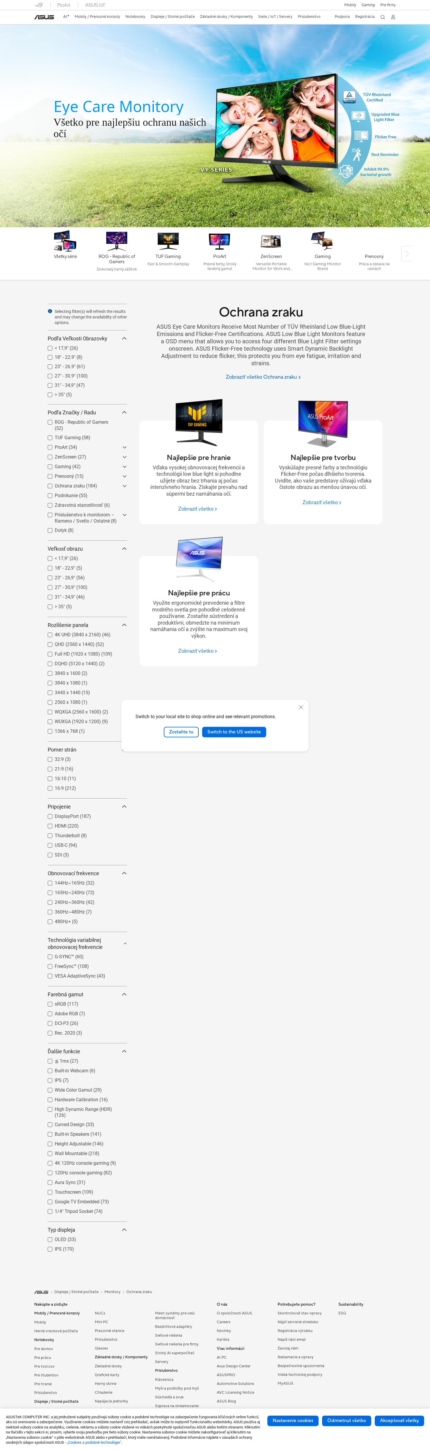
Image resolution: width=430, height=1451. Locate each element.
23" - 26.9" (58, 365)
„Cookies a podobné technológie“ (94, 1442)
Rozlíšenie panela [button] (68, 625)
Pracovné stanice (109, 1330)
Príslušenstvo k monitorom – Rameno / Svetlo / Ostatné (77, 516)
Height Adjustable (66, 1142)
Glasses (101, 1348)
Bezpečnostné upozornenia (301, 1366)
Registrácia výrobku (295, 1330)
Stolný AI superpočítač (175, 1353)
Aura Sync (58, 1181)
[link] (44, 17)
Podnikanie (59, 494)
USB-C (54, 844)
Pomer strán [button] (62, 750)
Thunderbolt (60, 834)
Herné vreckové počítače (56, 1331)
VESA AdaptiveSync (68, 974)
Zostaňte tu (181, 732)
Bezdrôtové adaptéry (173, 1326)
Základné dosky (108, 1366)
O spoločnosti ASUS (234, 1313)
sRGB (53, 1002)
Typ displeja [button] (61, 1230)
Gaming (56, 465)
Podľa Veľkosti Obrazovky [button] (77, 338)
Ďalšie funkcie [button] (64, 1051)
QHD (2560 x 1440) (67, 643)
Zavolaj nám (288, 1348)
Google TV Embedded (70, 1200)
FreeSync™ (59, 965)
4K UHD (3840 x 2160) (71, 633)
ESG (342, 1313)
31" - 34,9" (58, 384)
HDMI (53, 824)
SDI (51, 853)
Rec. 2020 (58, 1031)
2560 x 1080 (60, 701)
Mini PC (101, 1322)
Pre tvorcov (44, 1366)
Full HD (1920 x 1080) (70, 652)
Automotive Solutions (235, 1383)
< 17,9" (54, 346)
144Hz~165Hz (63, 881)
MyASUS (285, 1383)
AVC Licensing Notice (235, 1392)
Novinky (224, 1330)
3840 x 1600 (60, 672)
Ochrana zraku (63, 484)
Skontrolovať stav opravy (300, 1313)
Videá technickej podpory (300, 1374)
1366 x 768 (59, 730)
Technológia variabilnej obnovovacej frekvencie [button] (75, 943)
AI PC (222, 1357)
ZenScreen (59, 455)
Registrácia (365, 16)
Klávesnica (164, 1379)
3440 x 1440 (60, 691)
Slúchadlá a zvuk (169, 1397)
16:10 (53, 777)
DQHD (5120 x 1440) (69, 662)
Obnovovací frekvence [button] (73, 873)
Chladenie (103, 1392)
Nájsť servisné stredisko (298, 1322)
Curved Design (63, 1123)
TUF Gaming (61, 436)
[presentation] (50, 311)
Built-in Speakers (65, 1132)
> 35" (53, 393)
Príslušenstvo (45, 1392)
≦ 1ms (55, 1059)
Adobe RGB (59, 1012)
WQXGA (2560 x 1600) (71, 710)
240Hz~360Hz (63, 901)
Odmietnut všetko (346, 1421)
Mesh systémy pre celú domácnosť (175, 1315)
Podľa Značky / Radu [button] (72, 412)
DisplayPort (60, 815)
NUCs (100, 1313)
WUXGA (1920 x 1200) (71, 720)
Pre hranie (43, 1384)
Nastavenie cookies (293, 1421)
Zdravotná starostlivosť (72, 503)
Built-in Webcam (64, 1069)
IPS (51, 1079)
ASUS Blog (226, 1401)
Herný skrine (105, 1383)
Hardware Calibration (69, 1098)
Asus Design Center (234, 1366)
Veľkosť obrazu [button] (65, 549)
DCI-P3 (55, 1022)
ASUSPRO (226, 1375)
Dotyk (54, 529)
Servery (161, 1361)
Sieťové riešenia (168, 1335)
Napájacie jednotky (111, 1401)
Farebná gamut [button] (65, 994)
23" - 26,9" (58, 576)
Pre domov (43, 1349)
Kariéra (223, 1339)
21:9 (52, 767)
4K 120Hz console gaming (75, 1161)
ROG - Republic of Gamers (74, 420)
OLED (53, 1238)
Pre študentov (46, 1375)
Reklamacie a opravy (296, 1357)
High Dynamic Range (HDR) (76, 1108)
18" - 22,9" (58, 566)
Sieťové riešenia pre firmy (177, 1344)
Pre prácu (42, 1357)
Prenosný (57, 475)
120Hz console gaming (71, 1171)
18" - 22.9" (58, 356)
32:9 (52, 758)
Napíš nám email (292, 1339)
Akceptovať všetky (399, 1421)
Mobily (350, 5)
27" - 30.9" (58, 374)
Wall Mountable (64, 1152)
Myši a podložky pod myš (177, 1388)
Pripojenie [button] (59, 807)
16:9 (52, 787)
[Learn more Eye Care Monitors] (215, 226)
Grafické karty (107, 1375)
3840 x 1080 (60, 681)
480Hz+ (56, 920)
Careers (224, 1322)
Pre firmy (388, 5)
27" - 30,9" (58, 586)
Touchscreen (61, 1190)
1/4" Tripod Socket (67, 1210)
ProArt (54, 446)
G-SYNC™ (57, 955)
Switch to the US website (234, 732)
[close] (301, 707)
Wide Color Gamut (66, 1088)
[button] (368, 5)
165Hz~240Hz (63, 891)
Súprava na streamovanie (177, 1406)
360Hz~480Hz (63, 910)
